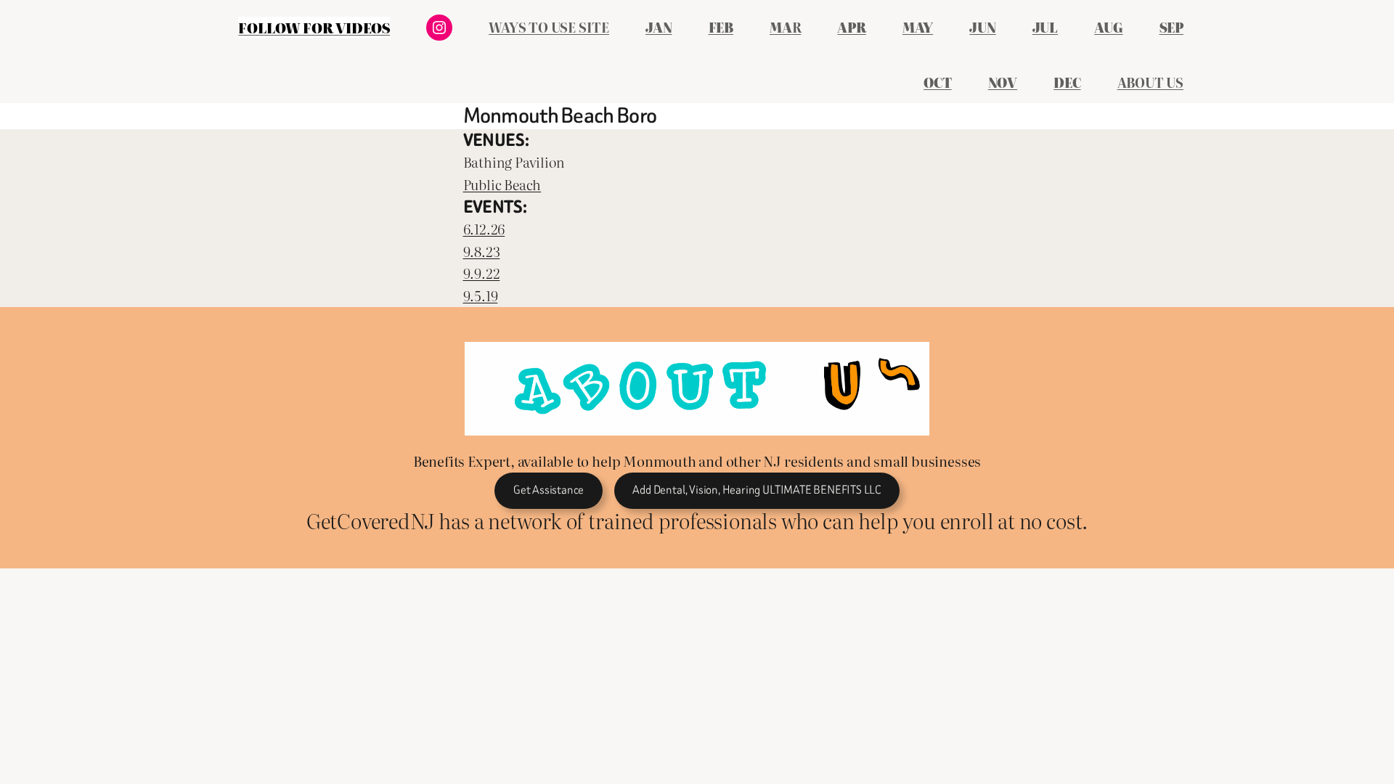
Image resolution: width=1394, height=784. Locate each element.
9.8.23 (481, 250)
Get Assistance (548, 489)
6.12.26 (484, 228)
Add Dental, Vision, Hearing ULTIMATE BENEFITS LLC (756, 489)
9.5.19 (480, 295)
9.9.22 (481, 272)
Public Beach (502, 184)
